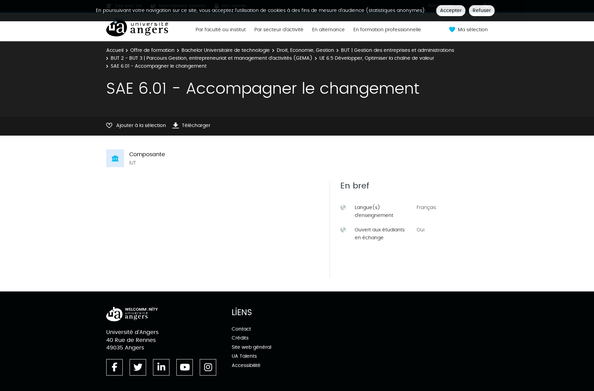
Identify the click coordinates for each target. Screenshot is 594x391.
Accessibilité (246, 365)
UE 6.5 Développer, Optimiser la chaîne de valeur (376, 58)
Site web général (251, 347)
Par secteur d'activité (279, 29)
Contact (241, 329)
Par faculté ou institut (221, 29)
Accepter (451, 10)
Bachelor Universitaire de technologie (226, 50)
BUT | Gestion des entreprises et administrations (397, 50)
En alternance (328, 29)
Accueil (114, 50)
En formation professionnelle (387, 29)
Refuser (482, 10)
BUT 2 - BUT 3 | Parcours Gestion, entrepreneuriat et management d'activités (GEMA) (211, 58)
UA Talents (244, 356)
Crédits (240, 338)
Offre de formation (152, 50)
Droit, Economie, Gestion (305, 50)
